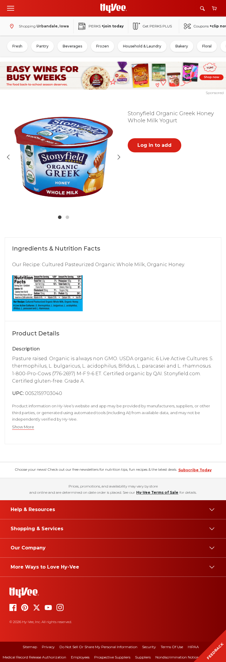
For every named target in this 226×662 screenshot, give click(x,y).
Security (149, 647)
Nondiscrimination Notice (176, 657)
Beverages (72, 46)
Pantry (42, 46)
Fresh (17, 46)
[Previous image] (8, 157)
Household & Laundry (142, 46)
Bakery (181, 46)
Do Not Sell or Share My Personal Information (98, 647)
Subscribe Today (195, 470)
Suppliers (143, 657)
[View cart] (214, 8)
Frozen (102, 46)
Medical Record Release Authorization (34, 657)
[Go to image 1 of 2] (60, 217)
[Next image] (118, 157)
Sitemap (30, 647)
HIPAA (193, 647)
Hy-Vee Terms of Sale (157, 492)
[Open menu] (10, 7)
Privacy (48, 647)
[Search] (202, 8)
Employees (80, 657)
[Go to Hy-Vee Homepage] (113, 8)
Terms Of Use (172, 647)
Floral (207, 46)
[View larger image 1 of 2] (63, 157)
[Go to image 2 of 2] (67, 217)
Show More (23, 427)
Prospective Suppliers (112, 657)
